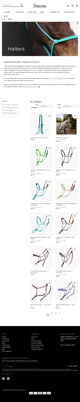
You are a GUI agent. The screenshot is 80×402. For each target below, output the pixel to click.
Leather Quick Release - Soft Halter (40, 170)
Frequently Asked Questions (60, 78)
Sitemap (25, 390)
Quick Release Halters (9, 113)
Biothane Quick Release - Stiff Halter (40, 238)
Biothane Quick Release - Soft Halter (66, 170)
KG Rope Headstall (62, 137)
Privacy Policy (35, 347)
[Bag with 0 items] (77, 5)
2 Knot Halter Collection (10, 107)
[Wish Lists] (72, 5)
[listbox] (45, 106)
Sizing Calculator (36, 341)
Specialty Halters (7, 110)
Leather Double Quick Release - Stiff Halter (41, 204)
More (6, 16)
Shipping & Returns (30, 86)
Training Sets (55, 12)
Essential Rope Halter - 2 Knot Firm (65, 305)
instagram (8, 378)
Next (59, 313)
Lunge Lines (32, 12)
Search (22, 5)
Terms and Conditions (37, 345)
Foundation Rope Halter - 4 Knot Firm (40, 271)
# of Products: (34, 106)
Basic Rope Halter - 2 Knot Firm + (41, 305)
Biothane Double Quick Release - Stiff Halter (66, 204)
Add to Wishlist (49, 116)
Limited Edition (69, 12)
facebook (3, 378)
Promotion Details (36, 343)
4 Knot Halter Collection (10, 104)
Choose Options (41, 124)
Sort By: (59, 106)
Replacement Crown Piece (40, 137)
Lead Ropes (20, 12)
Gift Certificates (6, 351)
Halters (7, 12)
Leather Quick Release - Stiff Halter (65, 238)
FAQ (32, 339)
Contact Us (34, 337)
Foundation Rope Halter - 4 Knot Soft (65, 271)
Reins (42, 12)
